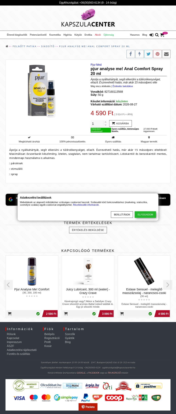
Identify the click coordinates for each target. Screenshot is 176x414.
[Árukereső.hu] (26, 390)
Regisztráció (52, 338)
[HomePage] (88, 18)
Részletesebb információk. (86, 205)
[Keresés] (157, 35)
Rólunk (11, 334)
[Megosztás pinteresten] (157, 54)
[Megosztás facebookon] (130, 54)
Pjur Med (96, 64)
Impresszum (14, 342)
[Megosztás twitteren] (148, 54)
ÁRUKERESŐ (114, 373)
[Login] (151, 35)
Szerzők (70, 334)
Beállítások (122, 214)
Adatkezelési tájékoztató (22, 349)
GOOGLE (81, 373)
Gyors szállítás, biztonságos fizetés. (125, 130)
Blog (144, 34)
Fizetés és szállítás (18, 353)
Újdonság (108, 34)
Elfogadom (145, 214)
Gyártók (69, 338)
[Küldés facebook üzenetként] (139, 54)
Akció (98, 34)
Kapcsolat (13, 338)
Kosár (48, 346)
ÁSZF (10, 346)
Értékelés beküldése (123, 86)
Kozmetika (55, 34)
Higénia (67, 34)
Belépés (49, 334)
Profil (47, 342)
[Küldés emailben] (166, 54)
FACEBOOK (94, 373)
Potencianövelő (38, 34)
